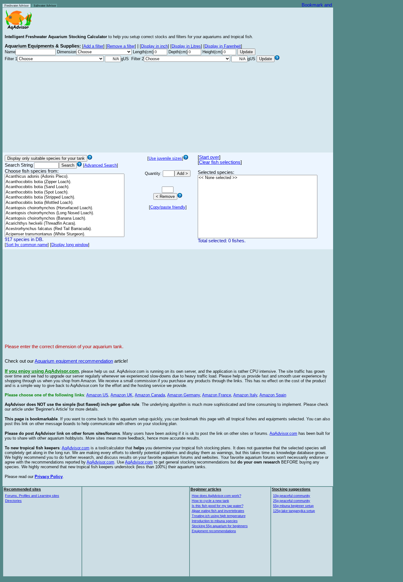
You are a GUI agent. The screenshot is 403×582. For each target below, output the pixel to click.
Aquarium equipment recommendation (74, 361)
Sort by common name (27, 244)
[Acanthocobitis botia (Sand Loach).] (64, 187)
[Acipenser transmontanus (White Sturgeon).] (64, 234)
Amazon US (97, 395)
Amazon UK (122, 395)
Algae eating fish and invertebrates (218, 511)
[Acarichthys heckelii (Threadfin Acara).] (64, 223)
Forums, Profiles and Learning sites (32, 496)
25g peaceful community (291, 501)
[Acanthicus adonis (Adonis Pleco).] (64, 176)
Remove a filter (121, 46)
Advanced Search (100, 165)
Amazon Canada (150, 395)
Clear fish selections (220, 162)
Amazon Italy (245, 395)
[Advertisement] (168, 106)
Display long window (69, 244)
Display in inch (154, 46)
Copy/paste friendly (167, 207)
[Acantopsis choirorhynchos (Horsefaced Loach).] (64, 208)
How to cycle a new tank (210, 501)
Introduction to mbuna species (215, 521)
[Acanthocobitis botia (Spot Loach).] (64, 192)
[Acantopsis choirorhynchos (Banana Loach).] (64, 218)
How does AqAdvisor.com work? (216, 496)
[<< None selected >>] (257, 178)
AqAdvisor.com (283, 433)
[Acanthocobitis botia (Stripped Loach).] (64, 197)
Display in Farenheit (223, 46)
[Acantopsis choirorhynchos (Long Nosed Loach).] (64, 213)
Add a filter (93, 46)
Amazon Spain (272, 395)
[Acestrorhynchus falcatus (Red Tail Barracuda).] (64, 229)
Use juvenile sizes (165, 158)
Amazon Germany (183, 395)
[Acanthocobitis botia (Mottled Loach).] (64, 202)
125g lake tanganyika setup (294, 511)
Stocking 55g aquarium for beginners (220, 526)
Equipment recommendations (214, 531)
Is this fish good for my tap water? (217, 506)
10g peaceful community (291, 496)
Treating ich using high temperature (219, 516)
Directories (13, 501)
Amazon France (216, 395)
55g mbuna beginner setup (293, 506)
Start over (209, 157)
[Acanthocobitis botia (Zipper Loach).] (64, 182)
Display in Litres (186, 46)
